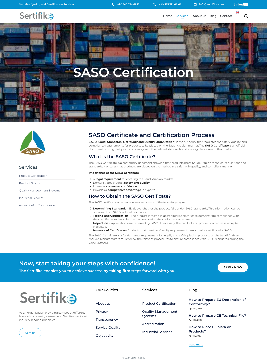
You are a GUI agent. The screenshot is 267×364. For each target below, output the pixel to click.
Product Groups (30, 183)
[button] (233, 267)
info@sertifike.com (211, 4)
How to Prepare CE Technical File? (217, 316)
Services (182, 16)
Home (167, 16)
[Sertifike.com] (36, 16)
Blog (213, 16)
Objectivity (104, 336)
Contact (226, 16)
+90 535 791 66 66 (170, 4)
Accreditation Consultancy (37, 205)
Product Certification (33, 175)
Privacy (102, 312)
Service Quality (108, 328)
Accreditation (153, 324)
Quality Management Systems (39, 190)
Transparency (107, 320)
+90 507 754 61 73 (128, 4)
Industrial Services (31, 198)
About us (199, 16)
